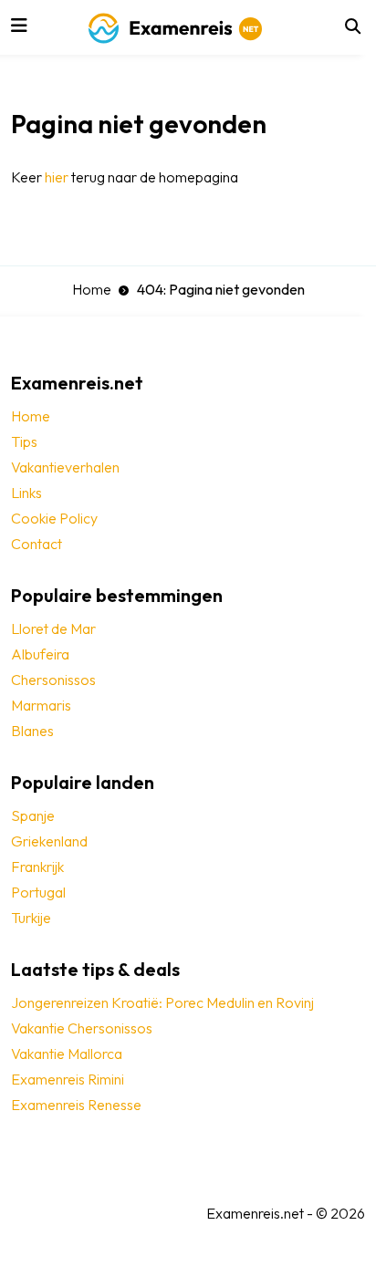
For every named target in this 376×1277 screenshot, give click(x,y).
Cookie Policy (54, 518)
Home (91, 289)
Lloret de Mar (53, 628)
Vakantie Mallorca (66, 1053)
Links (26, 492)
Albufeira (40, 654)
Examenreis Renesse (76, 1104)
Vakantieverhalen (65, 467)
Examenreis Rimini (67, 1079)
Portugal (38, 892)
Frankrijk (37, 866)
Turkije (31, 917)
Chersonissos (53, 679)
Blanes (32, 731)
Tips (24, 441)
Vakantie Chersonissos (81, 1028)
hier (56, 177)
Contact (36, 544)
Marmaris (41, 705)
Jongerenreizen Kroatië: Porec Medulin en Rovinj (162, 1002)
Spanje (33, 815)
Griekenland (49, 841)
